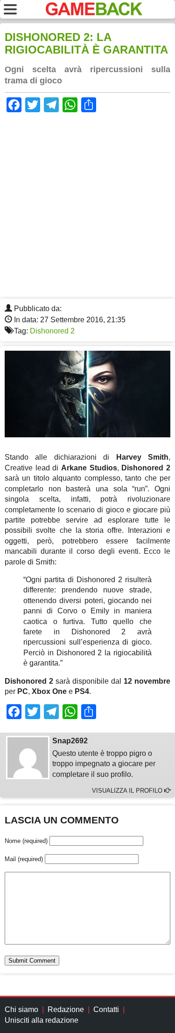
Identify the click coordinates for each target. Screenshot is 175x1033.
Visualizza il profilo (128, 790)
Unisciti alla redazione (41, 1020)
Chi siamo (21, 1009)
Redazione (66, 1009)
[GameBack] (94, 13)
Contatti (106, 1009)
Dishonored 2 (52, 331)
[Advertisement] (87, 206)
